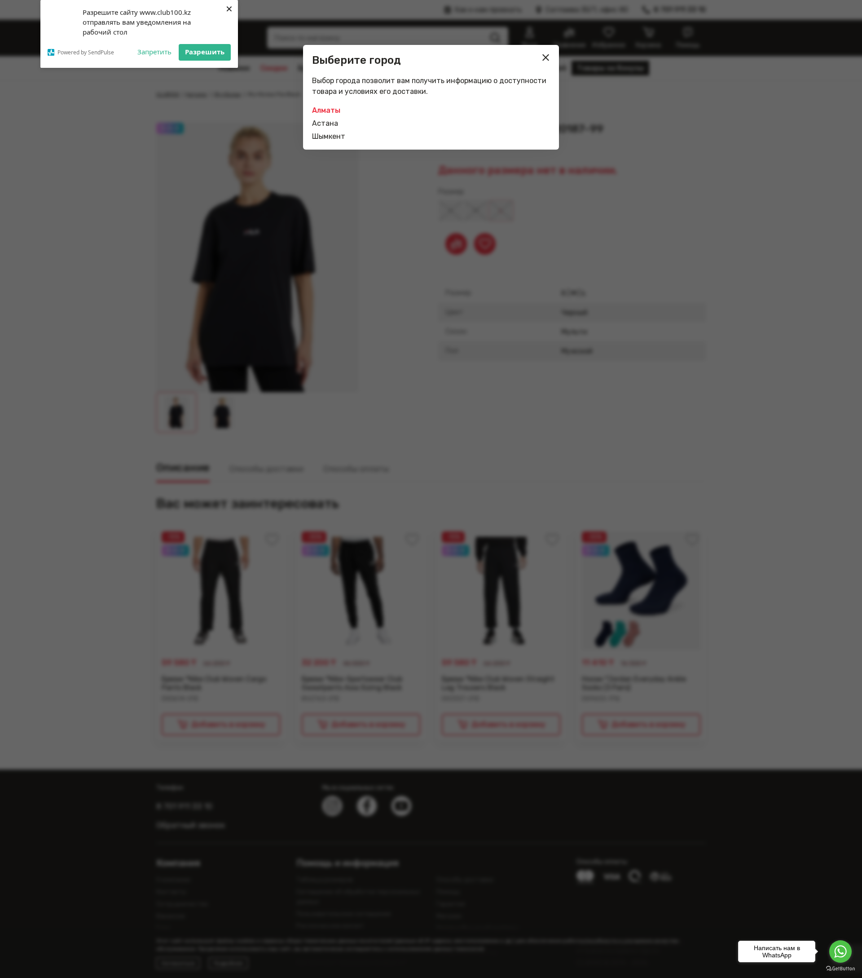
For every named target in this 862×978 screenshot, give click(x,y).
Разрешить (204, 51)
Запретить (154, 51)
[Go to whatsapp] (840, 951)
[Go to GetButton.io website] (840, 969)
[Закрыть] (546, 57)
